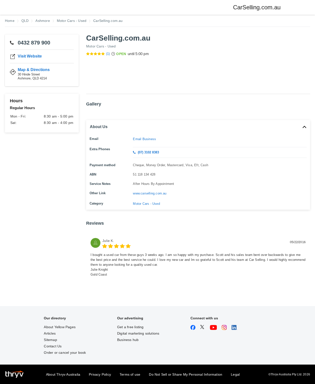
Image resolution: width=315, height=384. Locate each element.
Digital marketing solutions (138, 333)
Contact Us (53, 346)
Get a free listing (130, 327)
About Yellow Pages (60, 327)
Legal (235, 374)
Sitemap (50, 340)
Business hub (128, 340)
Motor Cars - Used (101, 46)
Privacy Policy (100, 374)
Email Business (144, 139)
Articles (50, 333)
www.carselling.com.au (149, 193)
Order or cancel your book (65, 352)
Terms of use (130, 374)
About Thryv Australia (63, 374)
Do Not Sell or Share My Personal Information (185, 374)
